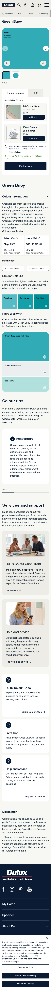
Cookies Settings (25, 967)
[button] (13, 268)
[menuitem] (8, 904)
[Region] (26, 5)
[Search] (19, 5)
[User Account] (32, 5)
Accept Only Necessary (25, 975)
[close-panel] (46, 5)
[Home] (3, 13)
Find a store (25, 166)
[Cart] (40, 5)
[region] (25, 962)
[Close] (47, 938)
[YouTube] (29, 889)
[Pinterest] (21, 889)
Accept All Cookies (25, 983)
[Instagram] (12, 889)
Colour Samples (15, 93)
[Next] (46, 48)
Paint (35, 92)
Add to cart (33, 117)
